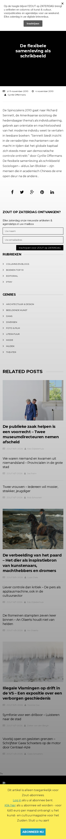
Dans (9, 316)
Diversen (11, 322)
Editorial (12, 276)
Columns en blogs (17, 264)
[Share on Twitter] (22, 192)
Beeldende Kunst (16, 310)
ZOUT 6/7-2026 (14, 473)
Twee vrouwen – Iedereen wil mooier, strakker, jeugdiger (30, 489)
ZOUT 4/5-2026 (15, 630)
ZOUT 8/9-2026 (15, 448)
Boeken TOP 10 (15, 270)
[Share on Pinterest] (42, 192)
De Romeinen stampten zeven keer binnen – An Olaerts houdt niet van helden (29, 620)
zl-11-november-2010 (17, 91)
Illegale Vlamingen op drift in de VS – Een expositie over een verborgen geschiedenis (32, 693)
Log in (17, 800)
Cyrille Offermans (17, 94)
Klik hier (10, 805)
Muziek (10, 346)
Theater (11, 352)
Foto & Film (13, 328)
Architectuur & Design (20, 304)
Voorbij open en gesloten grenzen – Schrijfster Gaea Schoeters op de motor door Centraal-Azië (32, 743)
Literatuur (13, 334)
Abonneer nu (33, 832)
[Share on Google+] (32, 192)
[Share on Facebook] (12, 192)
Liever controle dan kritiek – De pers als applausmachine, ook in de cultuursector (32, 591)
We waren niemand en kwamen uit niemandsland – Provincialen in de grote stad (33, 463)
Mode (9, 340)
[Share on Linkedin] (52, 192)
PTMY (9, 282)
